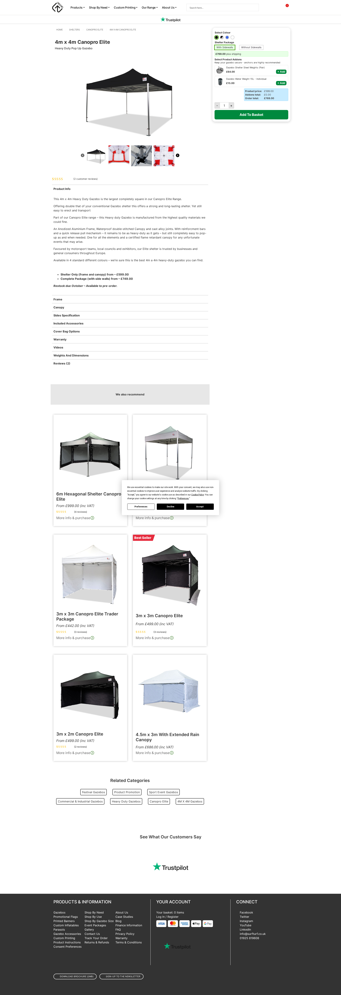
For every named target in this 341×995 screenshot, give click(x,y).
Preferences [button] (183, 498)
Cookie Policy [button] (197, 494)
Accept (200, 506)
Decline (170, 506)
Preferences (140, 506)
